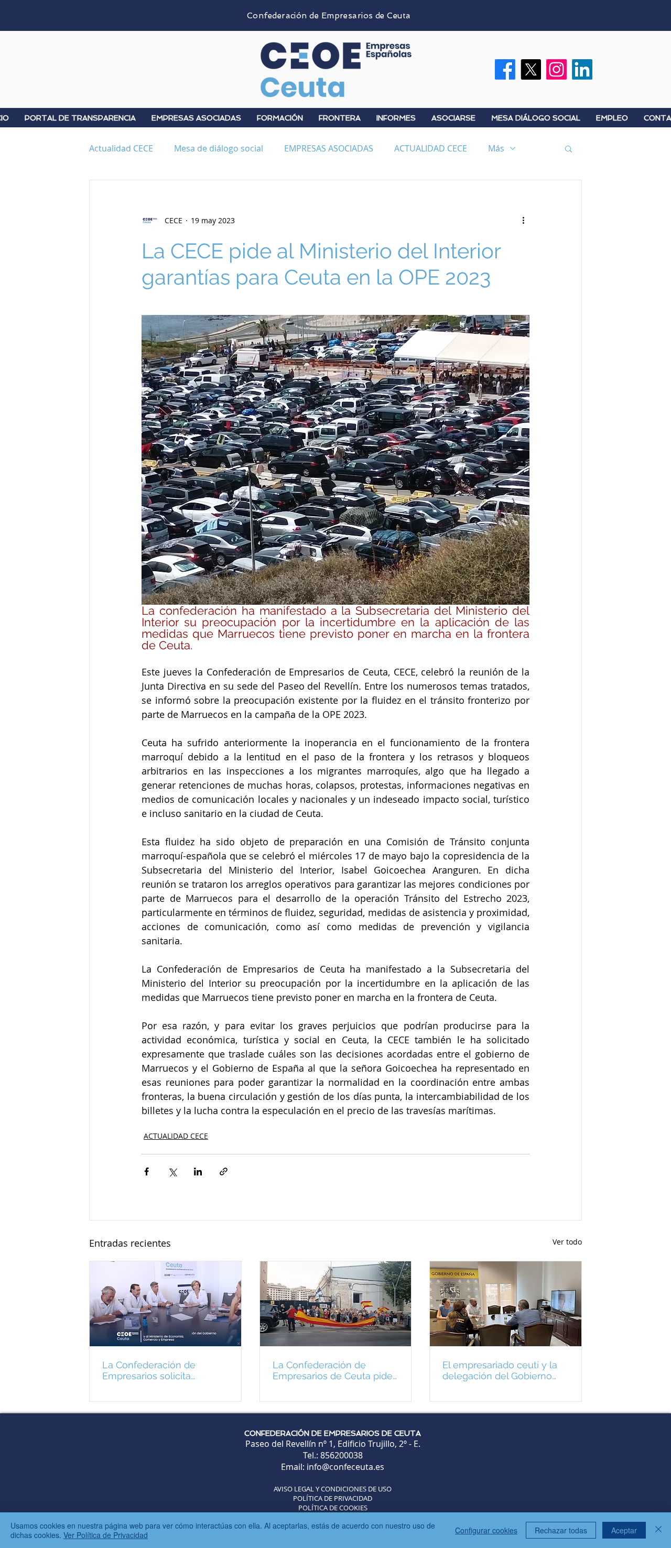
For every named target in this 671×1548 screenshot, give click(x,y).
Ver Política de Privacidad (105, 1535)
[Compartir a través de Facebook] (146, 1171)
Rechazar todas (561, 1530)
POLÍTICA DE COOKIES (332, 1507)
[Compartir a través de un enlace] (224, 1171)
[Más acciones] (523, 220)
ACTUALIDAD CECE (430, 148)
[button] (568, 148)
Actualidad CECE (121, 148)
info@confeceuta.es (345, 1467)
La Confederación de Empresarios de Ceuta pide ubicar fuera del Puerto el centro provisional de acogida (333, 1370)
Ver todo (567, 1242)
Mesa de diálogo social (218, 148)
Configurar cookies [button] (486, 1530)
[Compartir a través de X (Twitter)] (172, 1171)
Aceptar (624, 1530)
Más (496, 148)
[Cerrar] (658, 1530)
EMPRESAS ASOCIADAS (328, 148)
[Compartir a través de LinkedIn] (198, 1171)
